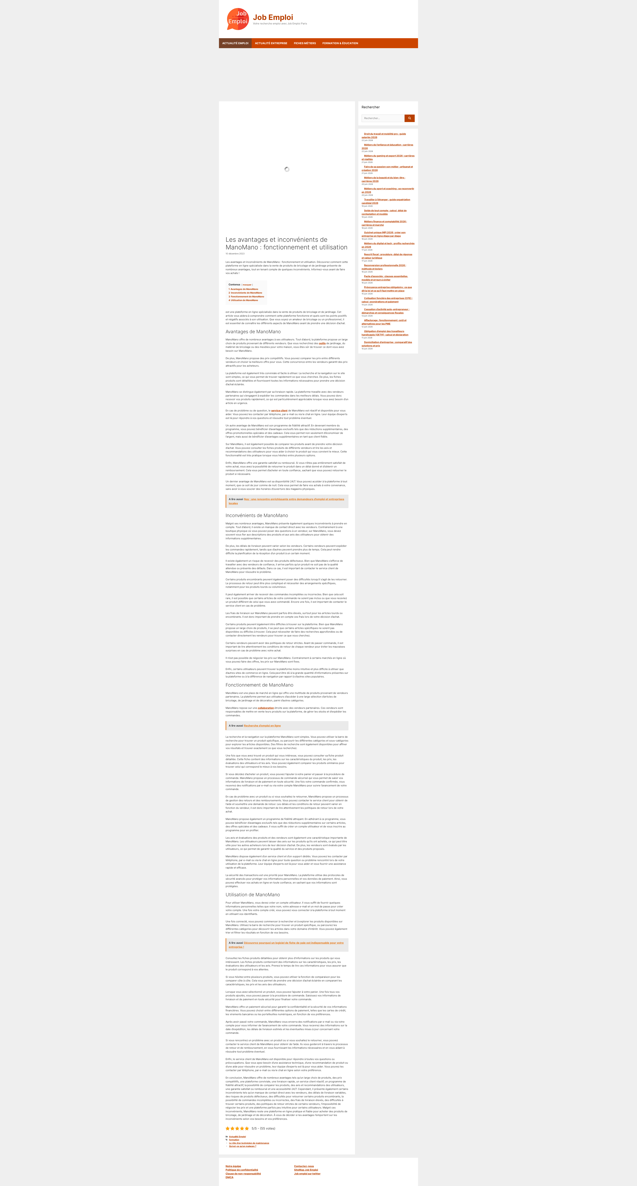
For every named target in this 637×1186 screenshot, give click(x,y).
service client (279, 410)
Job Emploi (273, 17)
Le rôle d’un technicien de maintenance (249, 1143)
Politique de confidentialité (242, 1169)
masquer (247, 284)
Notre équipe (233, 1166)
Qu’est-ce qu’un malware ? (242, 1146)
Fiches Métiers (305, 43)
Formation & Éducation (340, 43)
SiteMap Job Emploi (306, 1169)
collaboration (266, 707)
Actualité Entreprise (271, 43)
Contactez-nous (304, 1166)
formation (234, 1140)
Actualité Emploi (235, 43)
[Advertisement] (318, 73)
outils (322, 343)
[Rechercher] (410, 118)
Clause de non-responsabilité (243, 1173)
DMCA (229, 1177)
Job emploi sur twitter (307, 1173)
